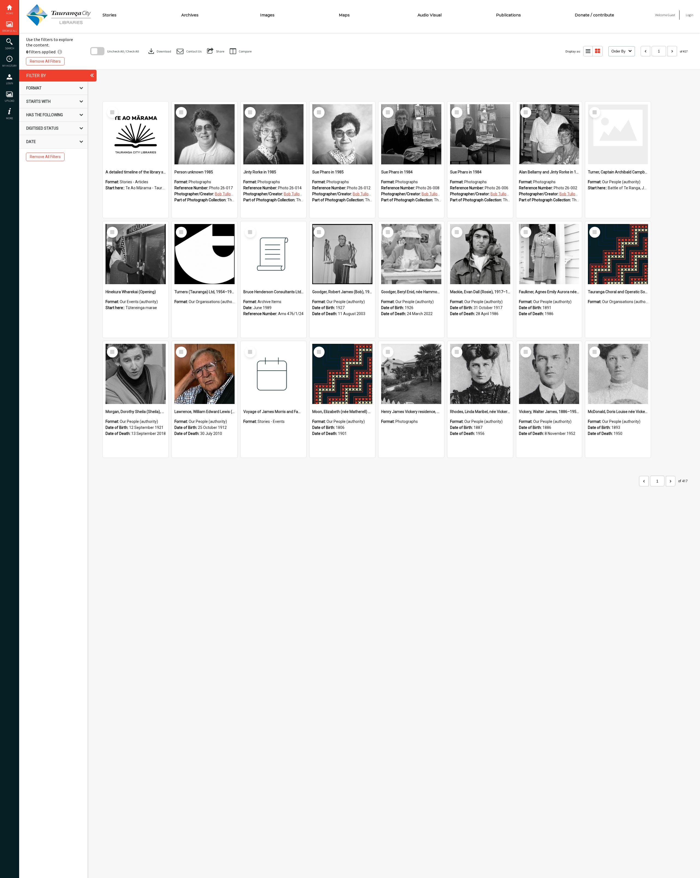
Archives (190, 15)
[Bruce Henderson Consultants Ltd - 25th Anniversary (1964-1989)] (273, 254)
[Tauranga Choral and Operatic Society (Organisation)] (618, 254)
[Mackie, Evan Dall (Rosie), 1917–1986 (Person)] (480, 254)
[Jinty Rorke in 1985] (273, 134)
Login (9, 83)
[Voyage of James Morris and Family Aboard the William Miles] (273, 374)
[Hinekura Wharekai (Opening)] (136, 254)
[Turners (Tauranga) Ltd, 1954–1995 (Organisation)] (204, 254)
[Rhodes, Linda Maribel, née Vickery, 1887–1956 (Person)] (480, 374)
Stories (109, 15)
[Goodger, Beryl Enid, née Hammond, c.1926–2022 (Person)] (411, 254)
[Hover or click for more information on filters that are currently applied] (59, 51)
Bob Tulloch (225, 194)
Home (9, 13)
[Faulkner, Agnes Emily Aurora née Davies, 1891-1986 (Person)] (549, 254)
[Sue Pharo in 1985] (342, 134)
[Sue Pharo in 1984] (411, 134)
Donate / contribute (594, 15)
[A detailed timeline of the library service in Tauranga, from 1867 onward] (136, 134)
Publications (508, 15)
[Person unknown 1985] (204, 134)
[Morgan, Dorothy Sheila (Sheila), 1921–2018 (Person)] (136, 374)
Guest (671, 15)
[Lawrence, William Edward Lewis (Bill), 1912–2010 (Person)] (204, 374)
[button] (189, 51)
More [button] (9, 118)
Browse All (9, 31)
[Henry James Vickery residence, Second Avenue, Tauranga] (411, 374)
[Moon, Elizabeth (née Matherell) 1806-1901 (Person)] (342, 374)
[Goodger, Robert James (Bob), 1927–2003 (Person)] (342, 254)
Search (9, 48)
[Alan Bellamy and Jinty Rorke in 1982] (549, 134)
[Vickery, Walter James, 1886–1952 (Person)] (549, 374)
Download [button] (159, 51)
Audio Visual (430, 15)
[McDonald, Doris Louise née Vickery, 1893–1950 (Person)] (618, 374)
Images (267, 15)
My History (9, 66)
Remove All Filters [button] (45, 61)
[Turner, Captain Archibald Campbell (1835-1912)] (618, 134)
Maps (344, 15)
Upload (9, 101)
